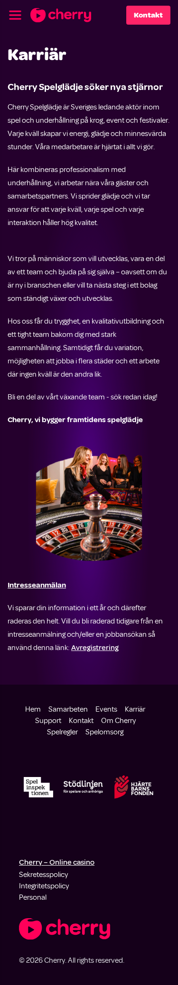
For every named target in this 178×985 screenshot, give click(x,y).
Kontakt (148, 15)
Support (48, 720)
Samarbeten (68, 709)
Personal (33, 897)
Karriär (135, 709)
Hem (33, 709)
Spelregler (62, 732)
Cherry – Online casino (56, 862)
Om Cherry (118, 720)
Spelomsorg (104, 732)
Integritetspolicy (44, 886)
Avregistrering (95, 647)
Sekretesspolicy (43, 874)
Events (106, 709)
